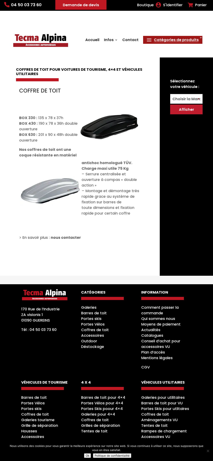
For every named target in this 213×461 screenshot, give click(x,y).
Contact (130, 40)
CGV (145, 367)
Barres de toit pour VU (162, 403)
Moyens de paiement (161, 324)
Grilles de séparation (100, 425)
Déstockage (92, 346)
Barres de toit (94, 313)
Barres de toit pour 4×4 (103, 397)
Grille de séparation (39, 425)
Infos (109, 40)
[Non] (208, 451)
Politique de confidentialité (112, 455)
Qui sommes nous (158, 318)
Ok (87, 455)
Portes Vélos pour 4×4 (102, 403)
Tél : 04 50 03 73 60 (39, 329)
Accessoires (92, 335)
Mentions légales (157, 357)
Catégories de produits (176, 39)
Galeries (89, 307)
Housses (29, 431)
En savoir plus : (51, 237)
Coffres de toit (95, 329)
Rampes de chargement (164, 431)
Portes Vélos (93, 324)
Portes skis (91, 318)
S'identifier (173, 5)
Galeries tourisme (37, 419)
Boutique (145, 5)
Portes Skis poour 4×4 (102, 408)
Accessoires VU (155, 436)
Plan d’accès (153, 352)
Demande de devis (81, 4)
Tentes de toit (94, 431)
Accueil (92, 40)
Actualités (150, 329)
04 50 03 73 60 (26, 5)
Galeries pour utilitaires (163, 397)
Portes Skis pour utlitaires (165, 408)
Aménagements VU (159, 419)
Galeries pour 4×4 (98, 414)
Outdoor (89, 341)
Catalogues (152, 335)
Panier (201, 5)
